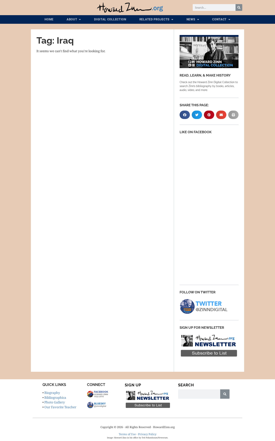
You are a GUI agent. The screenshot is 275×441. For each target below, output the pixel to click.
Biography (52, 392)
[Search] (239, 7)
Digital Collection (110, 19)
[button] (185, 115)
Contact (219, 19)
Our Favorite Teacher (60, 407)
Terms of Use (127, 434)
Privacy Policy (147, 434)
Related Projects (154, 19)
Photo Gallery (54, 402)
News (191, 19)
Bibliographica (55, 397)
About (72, 19)
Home (49, 19)
